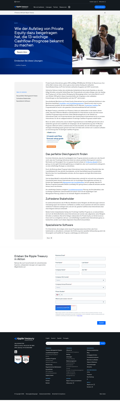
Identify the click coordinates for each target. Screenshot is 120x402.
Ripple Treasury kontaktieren (73, 380)
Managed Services (70, 375)
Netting (68, 354)
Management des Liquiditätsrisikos (73, 182)
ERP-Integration (49, 371)
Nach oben (103, 394)
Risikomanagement (71, 361)
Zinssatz (68, 368)
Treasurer (89, 374)
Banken (47, 356)
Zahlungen (69, 357)
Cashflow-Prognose (21, 65)
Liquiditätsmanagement (75, 189)
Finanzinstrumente (70, 363)
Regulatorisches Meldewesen (53, 367)
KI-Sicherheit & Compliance (72, 352)
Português (65, 338)
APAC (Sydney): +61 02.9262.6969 (23, 347)
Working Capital (49, 360)
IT (87, 379)
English (47, 338)
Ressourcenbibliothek (92, 350)
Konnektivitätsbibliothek (51, 373)
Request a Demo (22, 52)
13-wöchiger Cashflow (91, 105)
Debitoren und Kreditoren (51, 362)
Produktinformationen (92, 357)
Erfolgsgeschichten (92, 355)
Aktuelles (89, 367)
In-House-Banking (70, 358)
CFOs (88, 372)
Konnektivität (49, 369)
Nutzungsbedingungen (32, 394)
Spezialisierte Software (23, 101)
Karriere (89, 387)
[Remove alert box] (105, 12)
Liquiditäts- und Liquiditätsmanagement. (71, 103)
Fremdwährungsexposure (72, 366)
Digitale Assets (49, 375)
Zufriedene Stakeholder (23, 98)
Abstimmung (49, 364)
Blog (88, 352)
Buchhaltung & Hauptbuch (52, 354)
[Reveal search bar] (69, 7)
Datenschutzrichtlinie (44, 394)
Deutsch (53, 338)
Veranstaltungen (91, 364)
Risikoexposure (69, 364)
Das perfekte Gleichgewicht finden (26, 96)
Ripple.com (90, 384)
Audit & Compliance (70, 373)
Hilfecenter (101, 1)
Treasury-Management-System (54, 350)
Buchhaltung (90, 377)
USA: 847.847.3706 (19, 343)
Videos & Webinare (92, 362)
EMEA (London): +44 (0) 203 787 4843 (24, 345)
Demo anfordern (100, 7)
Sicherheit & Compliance (58, 394)
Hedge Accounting (70, 372)
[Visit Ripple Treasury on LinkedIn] (16, 352)
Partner (48, 380)
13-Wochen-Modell (91, 162)
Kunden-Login (93, 1)
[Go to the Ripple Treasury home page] (21, 7)
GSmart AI (69, 350)
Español (59, 338)
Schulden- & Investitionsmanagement (74, 370)
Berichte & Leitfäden (92, 359)
